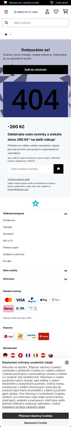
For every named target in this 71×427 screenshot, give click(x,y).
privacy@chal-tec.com (18, 189)
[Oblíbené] (56, 11)
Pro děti (7, 261)
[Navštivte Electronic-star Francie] (28, 355)
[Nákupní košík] (65, 11)
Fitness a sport (10, 247)
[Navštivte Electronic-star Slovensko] (50, 355)
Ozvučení (8, 233)
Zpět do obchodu (35, 69)
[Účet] (47, 11)
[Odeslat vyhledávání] (6, 22)
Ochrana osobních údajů (19, 179)
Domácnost (9, 220)
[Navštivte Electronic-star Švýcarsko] (20, 355)
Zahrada (7, 227)
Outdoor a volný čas (13, 254)
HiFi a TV (8, 240)
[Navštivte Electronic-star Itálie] (35, 355)
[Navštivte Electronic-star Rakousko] (13, 355)
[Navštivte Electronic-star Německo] (5, 355)
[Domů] (9, 34)
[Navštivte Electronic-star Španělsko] (43, 355)
